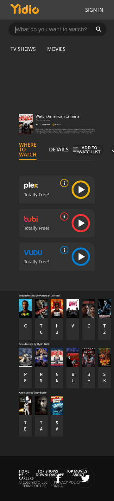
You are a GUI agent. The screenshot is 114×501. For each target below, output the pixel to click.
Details (59, 149)
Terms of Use (34, 485)
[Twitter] (85, 478)
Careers (26, 478)
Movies (56, 49)
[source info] (63, 183)
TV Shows (23, 49)
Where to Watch (27, 149)
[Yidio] (25, 10)
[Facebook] (58, 478)
